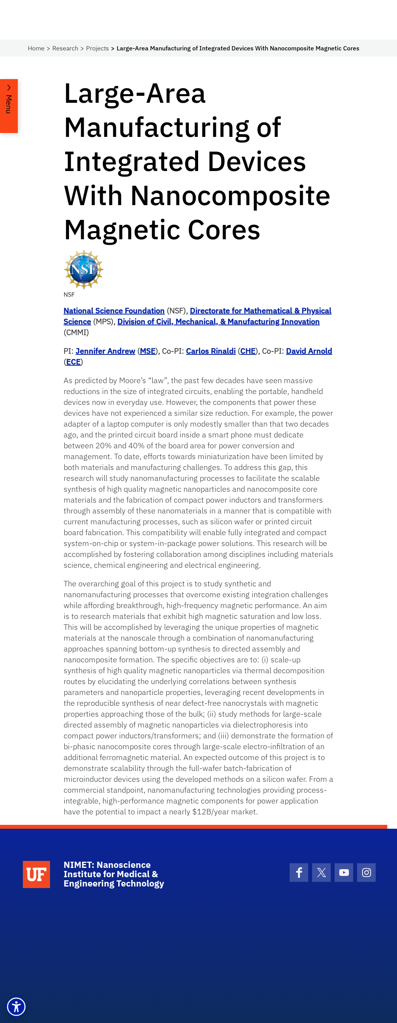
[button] (16, 1007)
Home (36, 48)
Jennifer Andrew (105, 351)
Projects (97, 48)
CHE (247, 351)
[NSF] (84, 268)
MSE (147, 351)
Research (65, 48)
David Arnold (309, 351)
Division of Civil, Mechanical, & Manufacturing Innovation (218, 321)
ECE (73, 361)
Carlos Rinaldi (211, 351)
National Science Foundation (114, 310)
